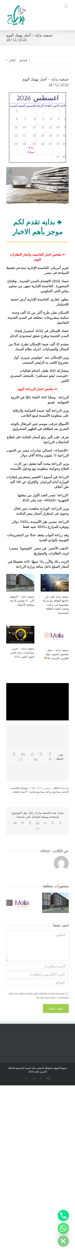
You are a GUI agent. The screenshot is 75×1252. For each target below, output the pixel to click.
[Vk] (35, 759)
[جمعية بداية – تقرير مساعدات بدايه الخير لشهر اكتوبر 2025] (20, 634)
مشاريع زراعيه (52, 791)
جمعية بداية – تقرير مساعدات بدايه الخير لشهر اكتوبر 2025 (22, 652)
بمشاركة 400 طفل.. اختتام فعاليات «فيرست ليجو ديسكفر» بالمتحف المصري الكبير (39, 376)
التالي (12, 60)
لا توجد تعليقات (19, 791)
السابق (23, 60)
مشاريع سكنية (37, 791)
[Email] (21, 759)
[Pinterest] (50, 759)
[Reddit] (32, 754)
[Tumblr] (14, 754)
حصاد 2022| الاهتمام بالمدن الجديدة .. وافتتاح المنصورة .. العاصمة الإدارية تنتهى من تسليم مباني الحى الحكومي (38, 286)
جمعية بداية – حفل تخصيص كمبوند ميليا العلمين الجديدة (57, 654)
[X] (41, 754)
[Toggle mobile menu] (66, 6)
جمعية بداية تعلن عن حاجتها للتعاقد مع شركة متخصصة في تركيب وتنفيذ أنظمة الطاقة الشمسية (55, 604)
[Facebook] (50, 754)
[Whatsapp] (63, 1228)
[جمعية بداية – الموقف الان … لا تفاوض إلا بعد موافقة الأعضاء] (20, 583)
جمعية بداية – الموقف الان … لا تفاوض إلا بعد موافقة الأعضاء (21, 600)
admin (57, 788)
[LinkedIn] (23, 754)
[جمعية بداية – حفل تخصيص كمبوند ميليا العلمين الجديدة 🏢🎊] (55, 635)
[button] (65, 903)
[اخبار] (37, 168)
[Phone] (63, 1215)
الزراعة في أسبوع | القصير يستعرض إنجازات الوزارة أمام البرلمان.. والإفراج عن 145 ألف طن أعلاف (37, 482)
